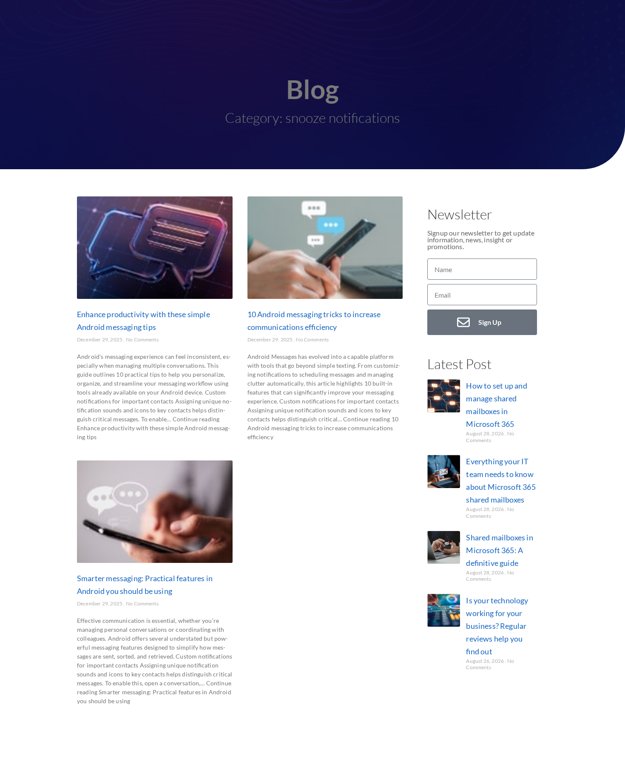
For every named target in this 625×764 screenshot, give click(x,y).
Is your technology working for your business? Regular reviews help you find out (497, 626)
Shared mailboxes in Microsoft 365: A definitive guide (499, 550)
